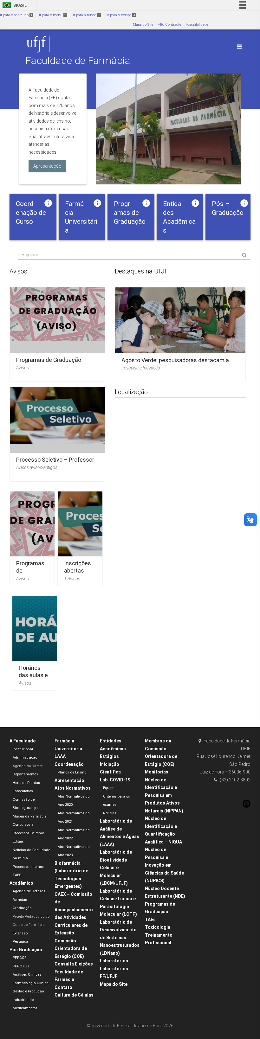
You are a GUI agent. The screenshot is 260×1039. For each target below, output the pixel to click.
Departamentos (25, 774)
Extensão (20, 933)
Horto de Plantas (26, 783)
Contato (63, 987)
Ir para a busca (86, 15)
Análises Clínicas (27, 974)
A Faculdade (23, 740)
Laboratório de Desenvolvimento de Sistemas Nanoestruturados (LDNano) (120, 938)
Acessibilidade (197, 24)
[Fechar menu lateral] (239, 47)
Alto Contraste (169, 24)
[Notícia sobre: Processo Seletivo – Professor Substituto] (57, 432)
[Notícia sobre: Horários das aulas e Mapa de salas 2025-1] (34, 641)
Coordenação (69, 764)
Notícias (109, 813)
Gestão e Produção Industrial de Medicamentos (28, 999)
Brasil (13, 5)
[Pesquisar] (134, 255)
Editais (18, 841)
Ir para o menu (52, 15)
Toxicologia (157, 927)
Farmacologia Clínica (31, 983)
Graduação (22, 908)
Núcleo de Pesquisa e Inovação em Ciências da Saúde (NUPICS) (164, 865)
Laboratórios (23, 791)
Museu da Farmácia (30, 816)
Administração (25, 757)
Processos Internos (28, 867)
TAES (17, 875)
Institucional (23, 749)
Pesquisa (20, 942)
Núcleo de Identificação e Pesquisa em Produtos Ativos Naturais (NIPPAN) (164, 795)
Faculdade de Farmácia (77, 61)
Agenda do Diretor (27, 766)
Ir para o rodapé (121, 15)
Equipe (108, 788)
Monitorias (156, 771)
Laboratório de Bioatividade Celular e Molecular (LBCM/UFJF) (116, 868)
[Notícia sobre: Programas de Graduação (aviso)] (57, 332)
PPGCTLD (21, 966)
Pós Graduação (26, 949)
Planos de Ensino (72, 772)
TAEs (150, 919)
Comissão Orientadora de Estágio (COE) (71, 948)
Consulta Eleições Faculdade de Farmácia (74, 971)
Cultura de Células (74, 994)
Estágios (109, 756)
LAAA (60, 756)
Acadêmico (21, 883)
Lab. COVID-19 (115, 779)
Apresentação (69, 780)
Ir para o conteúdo (16, 15)
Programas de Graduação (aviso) (30, 574)
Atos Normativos (73, 788)
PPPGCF (19, 958)
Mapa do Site (143, 24)
